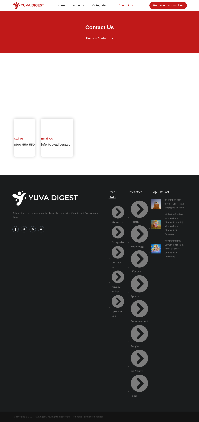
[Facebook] (15, 229)
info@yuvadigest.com (57, 144)
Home (61, 5)
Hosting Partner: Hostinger (88, 416)
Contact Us (125, 5)
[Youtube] (41, 229)
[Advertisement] (99, 76)
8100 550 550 (24, 144)
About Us (79, 5)
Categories (99, 5)
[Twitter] (24, 229)
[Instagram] (33, 229)
